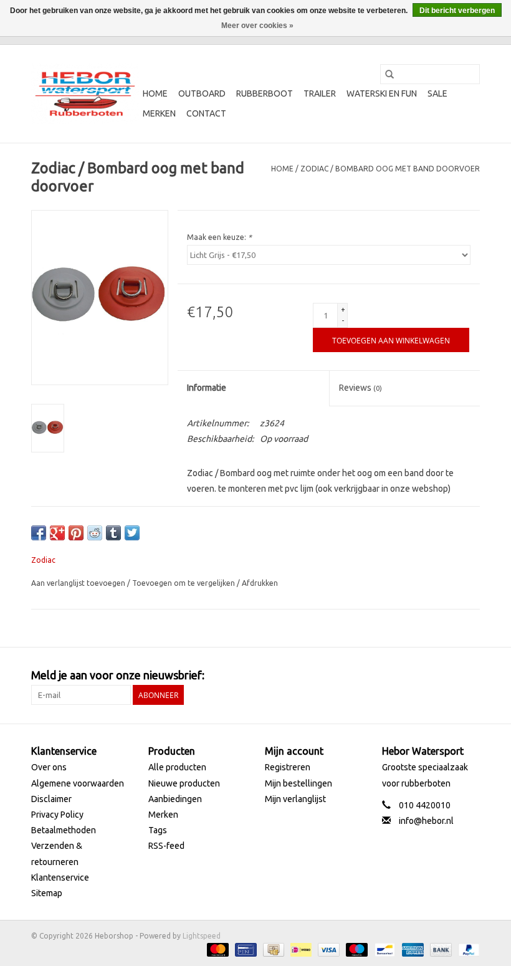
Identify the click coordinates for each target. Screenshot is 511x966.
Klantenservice (60, 877)
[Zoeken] (389, 74)
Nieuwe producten (184, 783)
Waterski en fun (381, 93)
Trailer (319, 93)
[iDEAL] (299, 949)
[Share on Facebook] (38, 532)
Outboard (202, 93)
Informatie (206, 388)
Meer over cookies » (257, 25)
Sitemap (46, 893)
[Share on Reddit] (94, 532)
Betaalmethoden (63, 830)
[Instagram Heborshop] (470, 676)
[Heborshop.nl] (85, 94)
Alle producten (177, 767)
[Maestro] (355, 949)
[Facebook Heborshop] (404, 676)
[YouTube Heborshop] (448, 676)
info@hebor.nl (426, 821)
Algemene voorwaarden (77, 783)
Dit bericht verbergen (457, 10)
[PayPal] (467, 949)
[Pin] (244, 949)
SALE (437, 93)
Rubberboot (264, 93)
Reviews (360, 388)
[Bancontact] (383, 949)
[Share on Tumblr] (113, 532)
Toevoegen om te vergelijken (184, 583)
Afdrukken (260, 583)
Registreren (287, 767)
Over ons (49, 767)
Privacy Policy (57, 815)
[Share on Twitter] (132, 532)
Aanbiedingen (175, 799)
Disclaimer (51, 799)
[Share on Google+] (57, 532)
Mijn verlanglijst (295, 799)
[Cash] (272, 949)
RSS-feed (166, 846)
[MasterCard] (217, 949)
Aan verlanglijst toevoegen (79, 583)
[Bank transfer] (440, 949)
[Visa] (327, 949)
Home (155, 93)
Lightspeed (202, 936)
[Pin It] (76, 532)
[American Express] (412, 949)
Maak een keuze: (219, 237)
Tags (157, 830)
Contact (206, 113)
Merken (159, 113)
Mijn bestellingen (298, 783)
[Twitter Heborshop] (426, 676)
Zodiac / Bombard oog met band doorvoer (390, 169)
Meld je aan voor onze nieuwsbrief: (117, 675)
